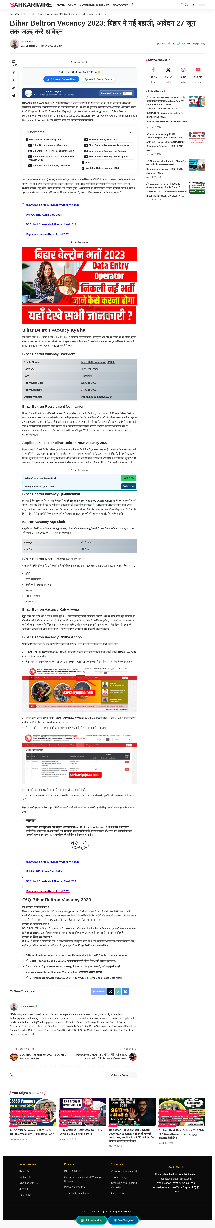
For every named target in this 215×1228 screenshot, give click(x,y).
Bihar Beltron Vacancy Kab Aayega (107, 151)
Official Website (127, 652)
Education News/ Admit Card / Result (79, 1112)
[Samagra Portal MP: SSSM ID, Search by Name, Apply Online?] (197, 188)
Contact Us (25, 1177)
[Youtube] (198, 74)
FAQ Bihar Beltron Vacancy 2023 (102, 168)
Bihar (160, 142)
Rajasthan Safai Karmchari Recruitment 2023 (52, 204)
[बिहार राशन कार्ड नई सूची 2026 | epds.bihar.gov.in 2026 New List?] (197, 138)
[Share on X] (174, 43)
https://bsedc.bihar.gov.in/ (96, 397)
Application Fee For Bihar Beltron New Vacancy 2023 (51, 158)
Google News (117, 1193)
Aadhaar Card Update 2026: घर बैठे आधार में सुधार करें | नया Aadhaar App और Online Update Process (165, 100)
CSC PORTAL (152, 113)
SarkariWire (31, 4)
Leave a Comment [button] (122, 1075)
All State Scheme (166, 108)
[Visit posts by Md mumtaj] (14, 1007)
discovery (38, 1112)
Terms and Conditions (76, 1193)
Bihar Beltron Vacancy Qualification (52, 165)
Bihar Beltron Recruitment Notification (53, 151)
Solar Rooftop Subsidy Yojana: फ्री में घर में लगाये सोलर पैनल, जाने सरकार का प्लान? (72, 961)
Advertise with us (28, 1183)
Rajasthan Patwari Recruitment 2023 (48, 234)
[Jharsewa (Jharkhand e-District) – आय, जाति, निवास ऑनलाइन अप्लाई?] (197, 165)
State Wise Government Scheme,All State (166, 121)
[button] (132, 4)
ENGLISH (16, 1116)
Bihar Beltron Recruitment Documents (109, 145)
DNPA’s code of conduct (123, 1171)
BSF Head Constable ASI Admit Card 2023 (51, 224)
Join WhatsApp (93, 1220)
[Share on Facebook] (169, 43)
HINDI (149, 117)
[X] (168, 74)
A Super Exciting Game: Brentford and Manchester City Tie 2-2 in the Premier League (76, 955)
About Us (24, 1171)
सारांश (87, 162)
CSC (178, 108)
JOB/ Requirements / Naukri (34, 1120)
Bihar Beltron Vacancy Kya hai (45, 139)
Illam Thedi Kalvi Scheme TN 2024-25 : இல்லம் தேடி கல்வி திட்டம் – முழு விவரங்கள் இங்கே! (181, 1134)
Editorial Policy (118, 1177)
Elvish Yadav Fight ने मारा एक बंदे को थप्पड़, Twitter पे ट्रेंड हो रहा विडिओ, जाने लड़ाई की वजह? (73, 966)
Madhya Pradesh (169, 196)
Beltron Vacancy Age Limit (103, 139)
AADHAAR (151, 108)
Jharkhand (151, 173)
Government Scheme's (172, 113)
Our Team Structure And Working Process (82, 1179)
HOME (156, 117)
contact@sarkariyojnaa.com (176, 1178)
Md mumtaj (27, 41)
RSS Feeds (25, 1194)
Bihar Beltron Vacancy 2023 (38, 103)
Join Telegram (125, 1220)
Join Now (128, 478)
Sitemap (23, 1189)
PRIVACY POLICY (74, 1187)
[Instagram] (183, 74)
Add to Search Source (100, 79)
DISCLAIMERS (73, 1171)
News (163, 117)
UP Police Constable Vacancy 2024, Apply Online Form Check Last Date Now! (75, 978)
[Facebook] (153, 74)
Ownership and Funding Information (123, 1185)
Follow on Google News (63, 79)
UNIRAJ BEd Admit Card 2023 (44, 214)
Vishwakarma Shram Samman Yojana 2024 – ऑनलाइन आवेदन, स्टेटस (64, 972)
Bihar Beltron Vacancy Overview (50, 145)
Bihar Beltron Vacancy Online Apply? (108, 156)
